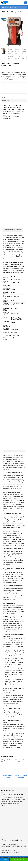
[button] (25, 2)
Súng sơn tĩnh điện (8, 734)
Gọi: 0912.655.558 (19, 859)
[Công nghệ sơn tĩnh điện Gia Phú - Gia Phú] (8, 2)
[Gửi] (25, 7)
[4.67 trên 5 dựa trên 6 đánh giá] (14, 69)
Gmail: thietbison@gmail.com (11, 803)
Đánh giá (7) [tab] (5, 100)
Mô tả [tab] (4, 97)
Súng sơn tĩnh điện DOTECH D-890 (13, 551)
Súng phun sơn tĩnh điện (11, 86)
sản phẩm (12, 11)
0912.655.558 (9, 80)
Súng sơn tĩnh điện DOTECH (9, 72)
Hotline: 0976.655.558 (7, 801)
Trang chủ (5, 11)
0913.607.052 (9, 852)
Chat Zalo (5, 859)
